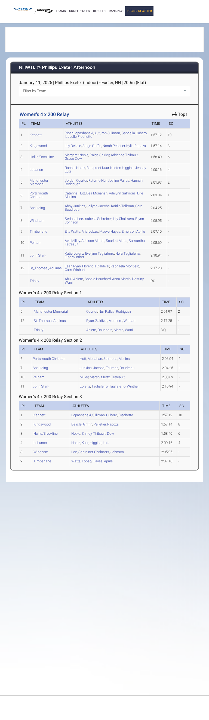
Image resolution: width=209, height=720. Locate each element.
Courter (76, 180)
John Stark (38, 255)
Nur (97, 180)
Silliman (107, 133)
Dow (73, 158)
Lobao (90, 231)
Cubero (134, 133)
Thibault (124, 155)
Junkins (75, 206)
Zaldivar (95, 266)
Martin (92, 241)
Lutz (106, 443)
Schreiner (98, 219)
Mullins (124, 359)
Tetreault (118, 377)
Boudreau (127, 368)
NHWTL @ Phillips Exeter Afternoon (57, 68)
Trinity (34, 281)
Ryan (73, 266)
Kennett (36, 135)
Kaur (98, 168)
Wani (129, 330)
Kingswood (38, 146)
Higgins (122, 168)
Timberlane (38, 231)
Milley (72, 241)
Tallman (122, 206)
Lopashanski (79, 133)
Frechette (78, 137)
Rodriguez (123, 311)
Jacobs (98, 206)
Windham (37, 221)
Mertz (116, 241)
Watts (72, 231)
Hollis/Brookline (42, 157)
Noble (76, 155)
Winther (74, 257)
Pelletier (114, 146)
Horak (75, 168)
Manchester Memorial (39, 182)
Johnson (117, 452)
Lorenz (74, 253)
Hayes (109, 231)
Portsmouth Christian (39, 195)
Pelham (36, 243)
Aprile (133, 231)
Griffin (91, 146)
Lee (74, 219)
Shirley (99, 155)
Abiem (74, 279)
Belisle (73, 146)
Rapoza (136, 146)
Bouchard (98, 279)
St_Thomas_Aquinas (46, 268)
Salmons (122, 193)
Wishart (75, 270)
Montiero (124, 266)
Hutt (75, 193)
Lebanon (36, 170)
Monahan (96, 193)
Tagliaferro (99, 253)
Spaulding (37, 208)
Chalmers (123, 219)
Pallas (118, 180)
